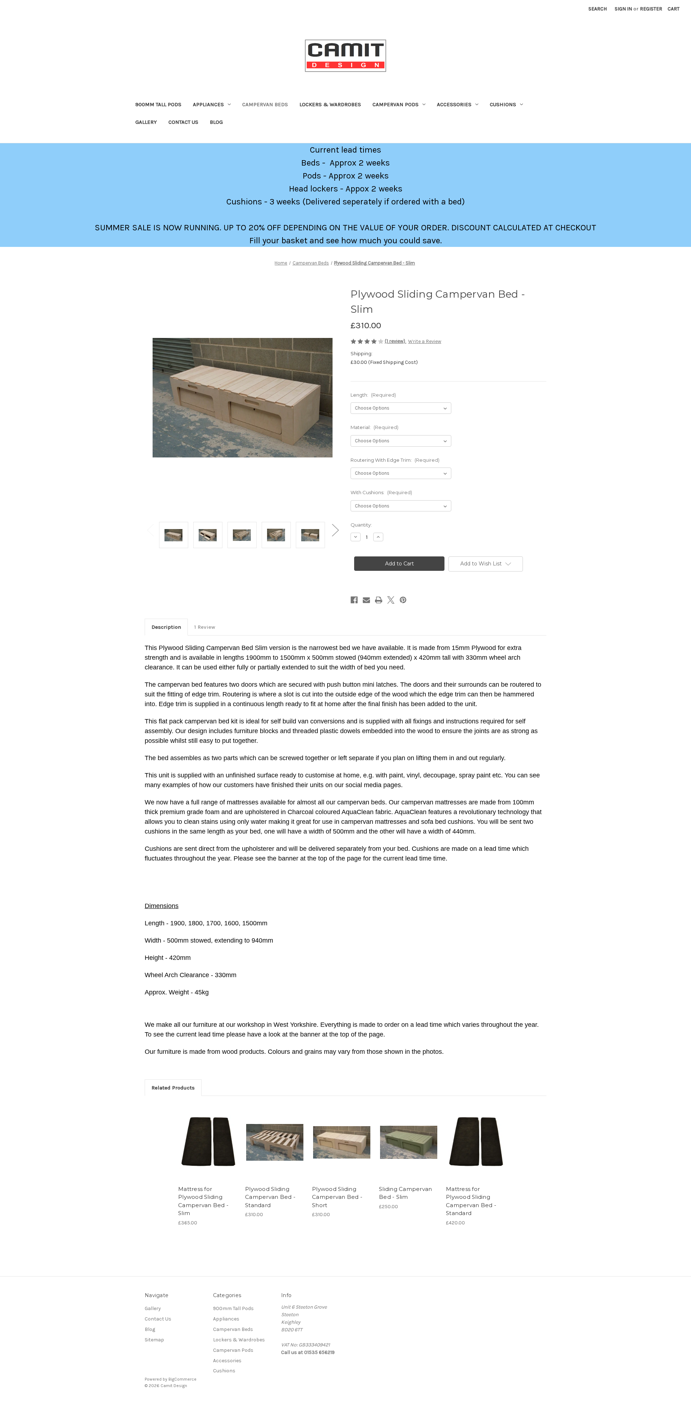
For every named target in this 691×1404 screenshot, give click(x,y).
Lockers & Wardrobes (330, 104)
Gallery (146, 122)
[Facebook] (354, 600)
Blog (216, 122)
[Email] (366, 600)
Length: (373, 395)
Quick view (202, 1136)
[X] (390, 600)
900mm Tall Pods (158, 104)
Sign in (623, 9)
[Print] (378, 600)
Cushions (503, 104)
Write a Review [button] (424, 341)
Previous (150, 530)
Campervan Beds (265, 104)
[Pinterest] (403, 600)
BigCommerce (182, 1379)
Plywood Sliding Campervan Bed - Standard (270, 1197)
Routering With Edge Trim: (395, 460)
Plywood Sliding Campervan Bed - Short (337, 1197)
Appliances (208, 104)
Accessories (454, 104)
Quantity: (361, 525)
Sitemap (154, 1340)
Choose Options (208, 1148)
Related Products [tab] (173, 1087)
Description (166, 627)
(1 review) (395, 341)
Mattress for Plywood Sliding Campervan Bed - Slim (203, 1201)
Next (335, 530)
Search (597, 9)
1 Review (204, 627)
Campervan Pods (395, 104)
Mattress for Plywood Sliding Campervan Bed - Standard (471, 1201)
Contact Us (183, 122)
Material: (374, 427)
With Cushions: (381, 492)
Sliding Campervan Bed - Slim (405, 1193)
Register (651, 9)
